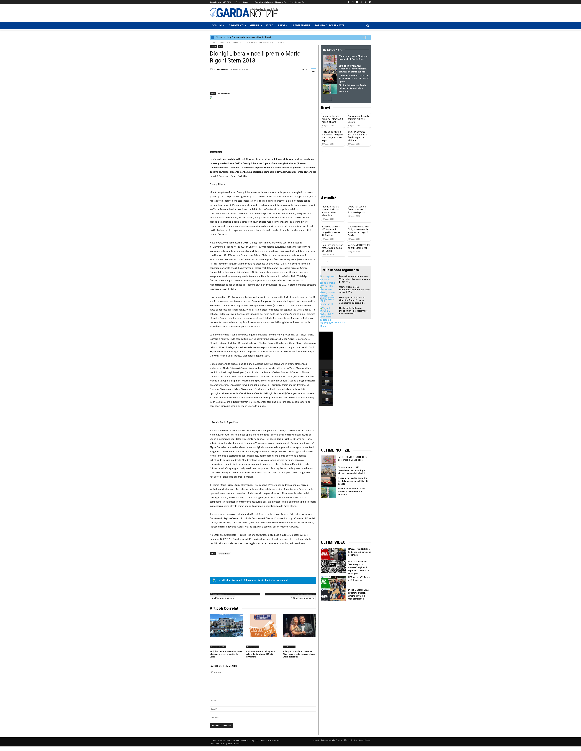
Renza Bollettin (224, 93)
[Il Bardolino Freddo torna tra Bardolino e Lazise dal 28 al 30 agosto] (330, 79)
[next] (368, 37)
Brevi (325, 107)
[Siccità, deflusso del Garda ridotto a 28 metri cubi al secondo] (330, 89)
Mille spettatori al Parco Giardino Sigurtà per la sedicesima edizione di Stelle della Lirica (299, 654)
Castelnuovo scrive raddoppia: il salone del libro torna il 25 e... (354, 290)
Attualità (328, 198)
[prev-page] (325, 99)
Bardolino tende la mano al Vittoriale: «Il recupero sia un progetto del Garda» (226, 654)
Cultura (235, 42)
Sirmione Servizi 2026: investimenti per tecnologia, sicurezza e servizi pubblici (352, 69)
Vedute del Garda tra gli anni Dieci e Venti (359, 246)
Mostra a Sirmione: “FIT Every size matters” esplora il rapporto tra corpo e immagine (358, 567)
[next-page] (330, 99)
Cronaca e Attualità (218, 647)
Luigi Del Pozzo (222, 69)
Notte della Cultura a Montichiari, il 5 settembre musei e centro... (353, 311)
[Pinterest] (227, 84)
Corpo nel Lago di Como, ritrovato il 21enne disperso (357, 209)
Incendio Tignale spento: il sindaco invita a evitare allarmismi (331, 211)
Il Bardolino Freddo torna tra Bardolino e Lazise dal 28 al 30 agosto (354, 78)
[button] (367, 25)
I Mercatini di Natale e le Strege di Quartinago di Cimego (359, 552)
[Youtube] (369, 2)
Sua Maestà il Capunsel (222, 598)
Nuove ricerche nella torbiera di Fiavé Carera (358, 119)
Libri (220, 47)
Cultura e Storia (223, 42)
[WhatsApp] (234, 84)
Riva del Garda (216, 152)
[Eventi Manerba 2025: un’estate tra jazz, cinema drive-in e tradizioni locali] (333, 594)
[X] (365, 2)
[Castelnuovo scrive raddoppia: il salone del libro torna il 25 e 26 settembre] (263, 625)
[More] (241, 84)
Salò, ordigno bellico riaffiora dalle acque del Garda (332, 248)
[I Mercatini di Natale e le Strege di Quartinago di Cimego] (333, 554)
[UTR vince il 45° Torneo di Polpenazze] (333, 582)
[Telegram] (357, 2)
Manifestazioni (252, 647)
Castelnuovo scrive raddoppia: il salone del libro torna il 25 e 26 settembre (260, 654)
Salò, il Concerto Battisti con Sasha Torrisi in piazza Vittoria (357, 136)
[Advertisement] (326, 12)
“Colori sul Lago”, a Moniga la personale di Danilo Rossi (243, 37)
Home (212, 42)
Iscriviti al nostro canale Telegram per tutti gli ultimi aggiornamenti (253, 580)
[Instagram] (353, 2)
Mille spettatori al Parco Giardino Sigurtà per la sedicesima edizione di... (352, 300)
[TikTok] (361, 2)
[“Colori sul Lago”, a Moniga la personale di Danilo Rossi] (330, 59)
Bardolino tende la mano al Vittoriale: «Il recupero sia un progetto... (354, 279)
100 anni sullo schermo (302, 598)
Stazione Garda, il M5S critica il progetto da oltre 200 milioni (331, 231)
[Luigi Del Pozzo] (212, 69)
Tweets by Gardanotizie (333, 322)
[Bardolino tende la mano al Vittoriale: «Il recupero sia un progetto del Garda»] (226, 625)
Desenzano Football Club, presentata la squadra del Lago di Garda (358, 231)
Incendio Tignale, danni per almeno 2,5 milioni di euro (332, 119)
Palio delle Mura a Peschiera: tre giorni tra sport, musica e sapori (332, 136)
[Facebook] (348, 2)
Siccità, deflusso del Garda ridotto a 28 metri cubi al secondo (352, 88)
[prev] (364, 37)
